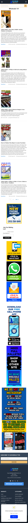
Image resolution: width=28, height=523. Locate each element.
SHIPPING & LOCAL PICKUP (6, 498)
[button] (14, 251)
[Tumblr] (17, 481)
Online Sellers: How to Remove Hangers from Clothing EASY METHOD (12, 110)
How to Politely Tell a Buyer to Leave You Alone (13, 143)
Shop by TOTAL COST (19, 498)
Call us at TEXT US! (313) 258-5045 (14, 477)
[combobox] (14, 5)
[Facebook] (10, 481)
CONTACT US (3, 503)
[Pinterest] (13, 481)
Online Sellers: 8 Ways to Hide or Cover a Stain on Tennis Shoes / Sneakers (14, 182)
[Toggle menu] (2, 2)
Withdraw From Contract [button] (14, 484)
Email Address (6, 233)
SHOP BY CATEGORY (19, 494)
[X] (15, 481)
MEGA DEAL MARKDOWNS (20, 502)
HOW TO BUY (3, 496)
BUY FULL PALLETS (19, 500)
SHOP (2, 494)
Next (17, 199)
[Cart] (26, 1)
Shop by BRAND (18, 496)
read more (3, 44)
